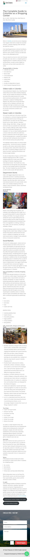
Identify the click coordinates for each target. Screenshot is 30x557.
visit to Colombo (22, 495)
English (19, 0)
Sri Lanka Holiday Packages (11, 503)
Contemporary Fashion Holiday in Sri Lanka (15, 499)
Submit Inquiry (21, 543)
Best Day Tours (14, 18)
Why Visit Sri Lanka (10, 20)
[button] (27, 554)
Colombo (9, 41)
